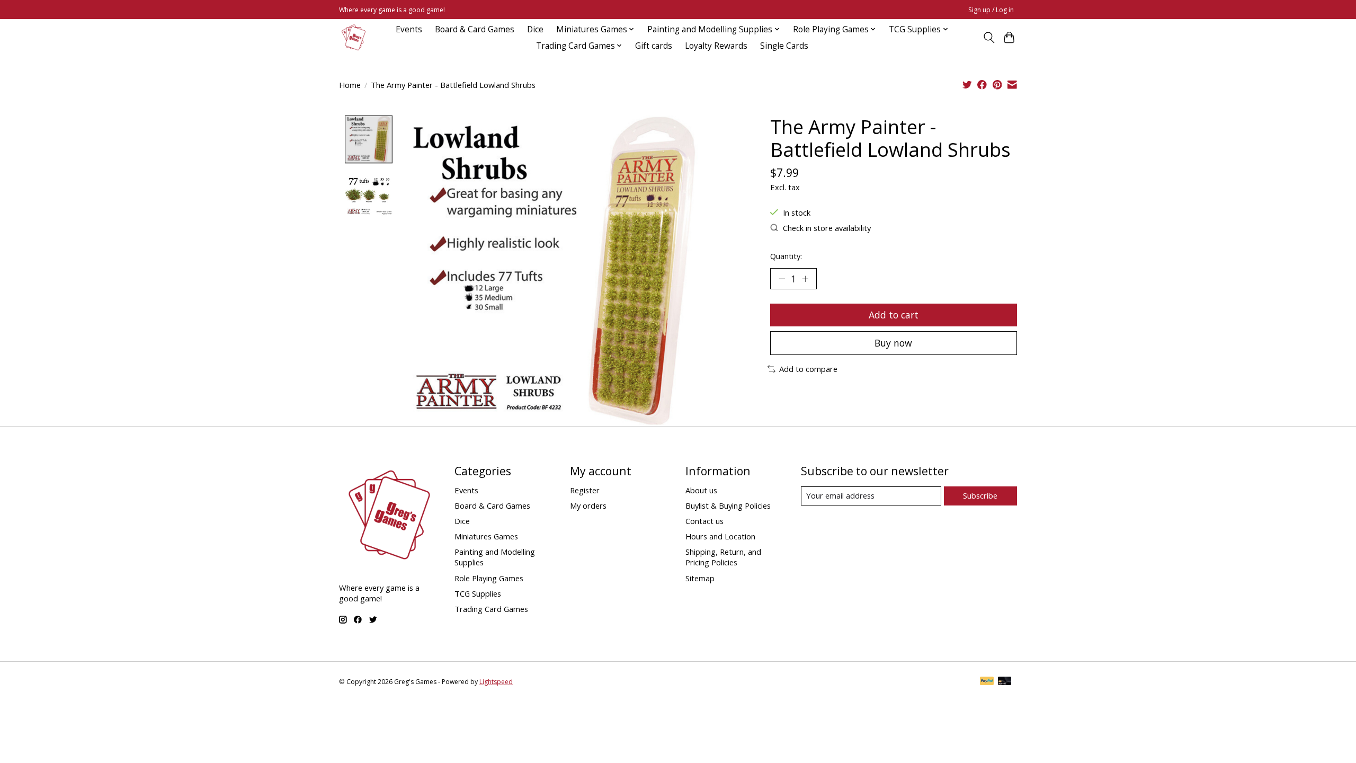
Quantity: (786, 256)
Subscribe (980, 495)
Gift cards (653, 45)
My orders (588, 505)
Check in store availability (827, 228)
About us (701, 490)
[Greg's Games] (353, 37)
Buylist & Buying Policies (728, 505)
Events (409, 29)
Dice (535, 29)
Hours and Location (720, 536)
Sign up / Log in (991, 9)
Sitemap (700, 578)
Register (585, 490)
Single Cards (784, 45)
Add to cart (893, 314)
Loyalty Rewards (716, 45)
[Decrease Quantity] (781, 278)
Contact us (704, 521)
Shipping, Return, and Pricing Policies (723, 556)
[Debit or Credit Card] (1005, 682)
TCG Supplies (477, 593)
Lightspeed (496, 681)
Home (350, 84)
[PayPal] (987, 682)
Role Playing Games (488, 578)
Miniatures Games (486, 536)
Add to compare (808, 368)
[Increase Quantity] (805, 278)
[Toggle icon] (988, 37)
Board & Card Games (474, 29)
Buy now (893, 342)
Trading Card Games (491, 609)
